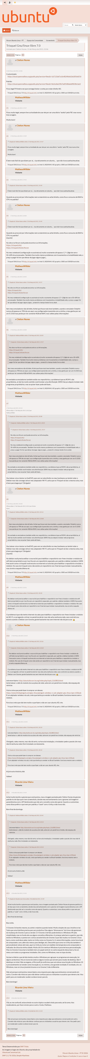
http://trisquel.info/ (30, 93)
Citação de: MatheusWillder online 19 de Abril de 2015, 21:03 (25, 1011)
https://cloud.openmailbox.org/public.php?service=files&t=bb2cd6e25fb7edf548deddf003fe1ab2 (44, 84)
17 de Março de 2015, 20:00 (18, 215)
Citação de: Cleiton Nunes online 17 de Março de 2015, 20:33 (25, 727)
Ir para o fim (10, 55)
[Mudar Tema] (15, 2)
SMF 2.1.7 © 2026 (9, 1055)
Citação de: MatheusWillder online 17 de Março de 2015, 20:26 (26, 641)
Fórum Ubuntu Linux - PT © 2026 (75, 1053)
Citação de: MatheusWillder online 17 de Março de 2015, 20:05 (26, 335)
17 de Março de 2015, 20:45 (19, 722)
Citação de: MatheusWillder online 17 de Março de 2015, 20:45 (26, 815)
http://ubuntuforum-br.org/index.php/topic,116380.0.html (41, 680)
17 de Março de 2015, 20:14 (14, 408)
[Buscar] (72, 25)
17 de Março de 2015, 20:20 (14, 503)
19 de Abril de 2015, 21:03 (19, 893)
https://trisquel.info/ (14, 245)
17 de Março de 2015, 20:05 (18, 276)
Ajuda (60, 1056)
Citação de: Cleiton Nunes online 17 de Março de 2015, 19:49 (25, 185)
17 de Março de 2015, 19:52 (18, 179)
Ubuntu (5, 1052)
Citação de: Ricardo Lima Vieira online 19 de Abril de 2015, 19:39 (26, 899)
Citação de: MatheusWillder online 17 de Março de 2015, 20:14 (26, 512)
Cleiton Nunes (23, 60)
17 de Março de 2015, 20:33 (19, 635)
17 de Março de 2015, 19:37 (18, 108)
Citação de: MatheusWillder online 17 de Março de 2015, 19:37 (26, 142)
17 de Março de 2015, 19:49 (18, 136)
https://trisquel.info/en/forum (17, 248)
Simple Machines (22, 1055)
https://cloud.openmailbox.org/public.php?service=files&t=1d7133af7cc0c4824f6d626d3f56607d (44, 76)
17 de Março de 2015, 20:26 (18, 587)
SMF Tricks (24, 1046)
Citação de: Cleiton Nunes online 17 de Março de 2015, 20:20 (25, 593)
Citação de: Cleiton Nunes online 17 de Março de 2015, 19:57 (25, 282)
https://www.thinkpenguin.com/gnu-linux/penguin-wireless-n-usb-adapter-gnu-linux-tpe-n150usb (43, 693)
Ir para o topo (11, 1035)
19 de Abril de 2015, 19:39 (19, 792)
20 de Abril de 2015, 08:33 (19, 998)
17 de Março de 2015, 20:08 (18, 330)
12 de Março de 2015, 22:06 (14, 71)
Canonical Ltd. (15, 1052)
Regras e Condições (69, 1056)
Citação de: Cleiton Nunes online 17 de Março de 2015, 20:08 (25, 416)
